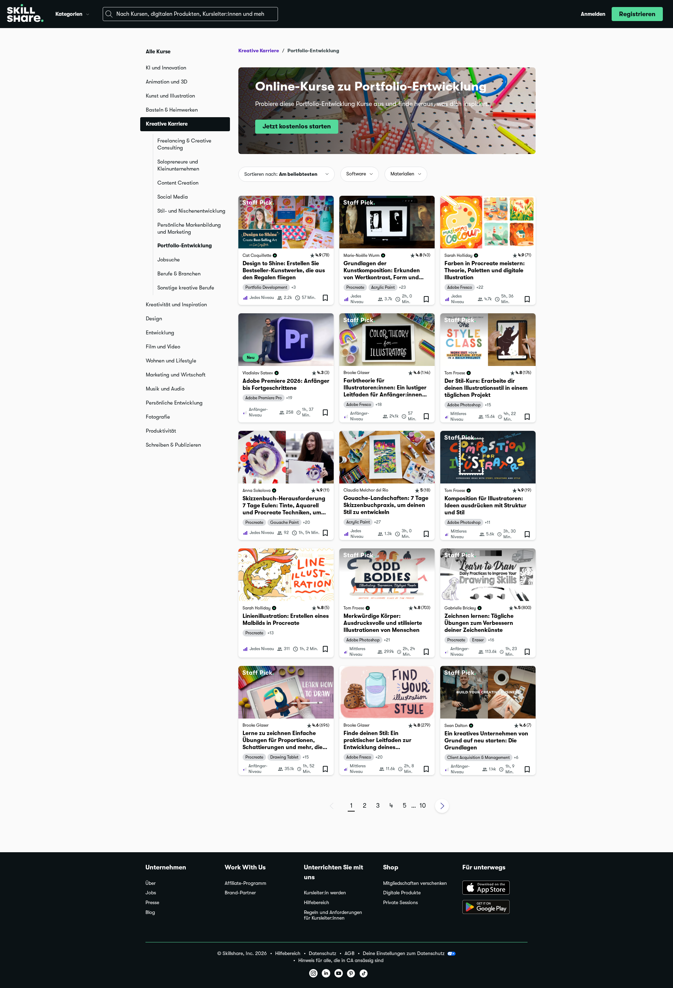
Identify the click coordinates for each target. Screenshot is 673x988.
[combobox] (190, 14)
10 (423, 805)
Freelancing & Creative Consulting (184, 144)
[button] (87, 13)
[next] (442, 806)
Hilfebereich (316, 902)
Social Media (172, 197)
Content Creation (177, 183)
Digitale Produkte (402, 892)
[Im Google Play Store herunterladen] (495, 907)
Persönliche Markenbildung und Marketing (189, 228)
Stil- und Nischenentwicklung (191, 211)
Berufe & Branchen (178, 274)
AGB (349, 953)
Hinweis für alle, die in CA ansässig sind (340, 960)
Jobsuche (168, 259)
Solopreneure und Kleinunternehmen (178, 165)
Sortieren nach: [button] (281, 174)
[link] (286, 250)
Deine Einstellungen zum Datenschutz (403, 953)
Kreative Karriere (258, 50)
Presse (152, 902)
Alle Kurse (158, 51)
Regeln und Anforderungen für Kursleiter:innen (333, 915)
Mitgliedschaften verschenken (415, 883)
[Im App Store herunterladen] (495, 888)
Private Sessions (400, 902)
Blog (150, 912)
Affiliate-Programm (245, 883)
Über (150, 883)
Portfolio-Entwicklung (184, 245)
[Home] (25, 14)
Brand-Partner (240, 892)
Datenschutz (322, 953)
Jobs (150, 892)
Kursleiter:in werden (325, 892)
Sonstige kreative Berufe (185, 288)
